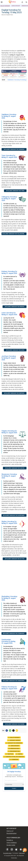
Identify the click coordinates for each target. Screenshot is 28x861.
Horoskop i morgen (15, 740)
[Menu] (2, 2)
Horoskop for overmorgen (15, 743)
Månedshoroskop (14, 748)
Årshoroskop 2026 (15, 751)
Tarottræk (10, 754)
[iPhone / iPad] (16, 849)
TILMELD (14, 788)
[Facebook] (6, 730)
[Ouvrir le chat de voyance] (24, 850)
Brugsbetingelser (12, 833)
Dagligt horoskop (5, 6)
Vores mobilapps (12, 843)
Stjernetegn (14, 759)
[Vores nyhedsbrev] (22, 2)
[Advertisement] (14, 33)
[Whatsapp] (10, 730)
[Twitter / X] (13, 730)
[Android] (21, 849)
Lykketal (20, 754)
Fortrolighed (15, 853)
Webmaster (22, 853)
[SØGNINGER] (26, 2)
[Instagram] (12, 849)
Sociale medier (11, 845)
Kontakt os (10, 840)
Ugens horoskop (15, 6)
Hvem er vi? (10, 831)
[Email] (16, 730)
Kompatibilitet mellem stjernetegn (15, 757)
